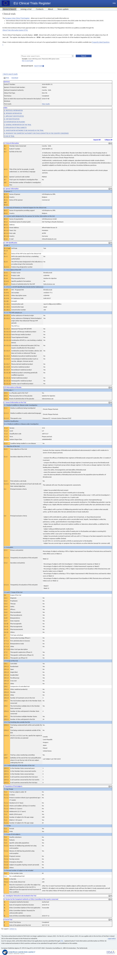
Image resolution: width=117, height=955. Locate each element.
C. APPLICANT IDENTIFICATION (14, 116)
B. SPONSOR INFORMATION (13, 113)
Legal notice (112, 938)
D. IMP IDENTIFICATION (11, 119)
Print (7, 78)
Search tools (38, 66)
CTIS (61, 941)
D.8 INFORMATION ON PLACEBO (14, 122)
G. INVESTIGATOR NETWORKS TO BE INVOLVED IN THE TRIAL (24, 130)
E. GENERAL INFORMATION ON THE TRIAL (17, 125)
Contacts (39, 9)
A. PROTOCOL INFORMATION (13, 110)
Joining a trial (25, 9)
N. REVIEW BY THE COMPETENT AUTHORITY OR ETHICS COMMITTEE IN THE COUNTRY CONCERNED (36, 133)
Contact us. (13, 929)
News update (63, 9)
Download (15, 78)
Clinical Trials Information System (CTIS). (15, 30)
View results (46, 104)
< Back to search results (10, 74)
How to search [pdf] (27, 61)
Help (114, 3)
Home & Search (9, 9)
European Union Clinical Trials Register (17, 18)
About (50, 9)
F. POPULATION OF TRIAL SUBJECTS (15, 128)
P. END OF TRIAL (9, 136)
